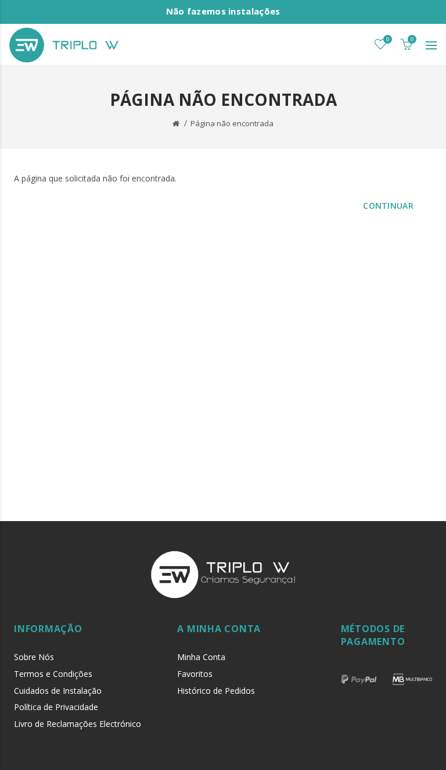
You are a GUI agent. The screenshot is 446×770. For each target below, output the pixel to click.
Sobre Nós (34, 656)
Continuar (388, 205)
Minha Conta (201, 656)
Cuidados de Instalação (58, 690)
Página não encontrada (232, 123)
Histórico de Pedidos (216, 690)
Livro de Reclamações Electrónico (77, 723)
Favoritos (195, 673)
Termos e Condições (53, 673)
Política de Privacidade (56, 706)
